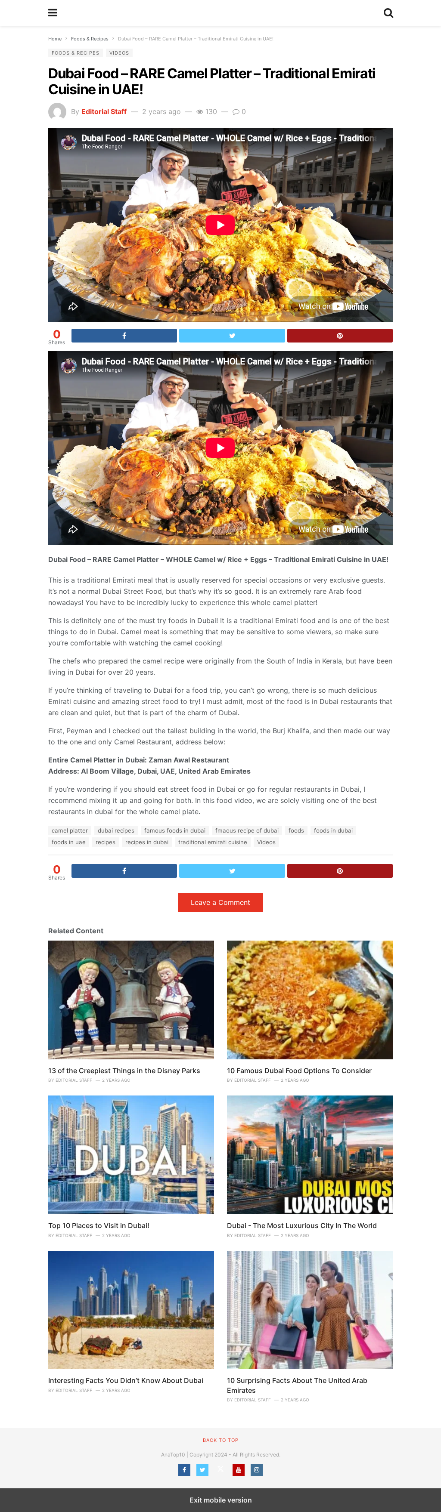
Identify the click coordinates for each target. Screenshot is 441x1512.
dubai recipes (116, 830)
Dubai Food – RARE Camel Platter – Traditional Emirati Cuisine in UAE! (212, 81)
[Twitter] (202, 1470)
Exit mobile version (220, 1500)
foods (296, 830)
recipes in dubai (146, 842)
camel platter (70, 830)
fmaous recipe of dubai (247, 830)
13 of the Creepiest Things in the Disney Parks (124, 1070)
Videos (119, 53)
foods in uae (69, 842)
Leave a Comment (220, 902)
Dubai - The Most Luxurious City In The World (302, 1225)
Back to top (221, 1440)
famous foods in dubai (174, 830)
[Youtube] (239, 1470)
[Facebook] (184, 1470)
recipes (105, 842)
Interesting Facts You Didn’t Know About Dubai (125, 1380)
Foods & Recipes (75, 53)
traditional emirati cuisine (212, 842)
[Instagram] (257, 1470)
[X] (220, 1470)
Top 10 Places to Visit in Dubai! (98, 1225)
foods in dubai (333, 830)
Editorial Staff (104, 111)
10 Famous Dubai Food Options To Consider (299, 1070)
